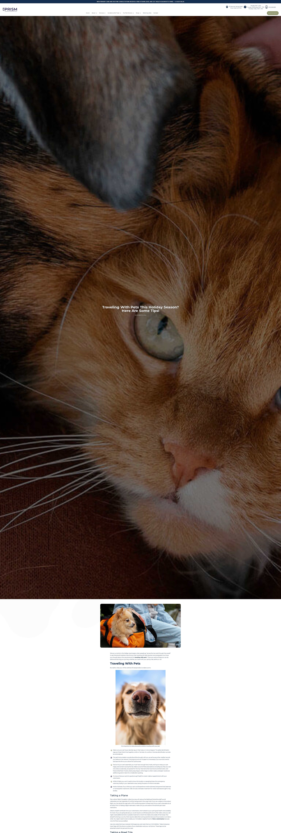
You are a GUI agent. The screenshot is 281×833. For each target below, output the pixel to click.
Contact (156, 13)
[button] (94, 13)
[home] (9, 10)
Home (88, 13)
